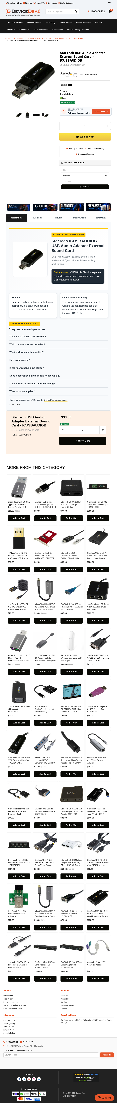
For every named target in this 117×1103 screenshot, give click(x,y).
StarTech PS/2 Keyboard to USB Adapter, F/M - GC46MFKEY (97, 709)
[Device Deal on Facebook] (19, 1079)
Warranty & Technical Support (14, 1005)
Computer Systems (15, 22)
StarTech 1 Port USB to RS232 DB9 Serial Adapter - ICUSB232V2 (72, 606)
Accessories (57, 30)
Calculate (86, 187)
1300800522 (97, 11)
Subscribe (106, 1055)
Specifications (79, 218)
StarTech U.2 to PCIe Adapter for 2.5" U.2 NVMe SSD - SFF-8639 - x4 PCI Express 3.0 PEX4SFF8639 (45, 558)
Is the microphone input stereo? (26, 368)
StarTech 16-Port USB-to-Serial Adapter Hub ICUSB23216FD (71, 964)
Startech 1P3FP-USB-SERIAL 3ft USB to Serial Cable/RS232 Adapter (45, 862)
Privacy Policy (8, 1030)
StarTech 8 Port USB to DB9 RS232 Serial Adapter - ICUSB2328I (19, 862)
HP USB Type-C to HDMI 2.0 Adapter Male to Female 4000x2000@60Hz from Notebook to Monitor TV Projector (46, 660)
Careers (63, 1009)
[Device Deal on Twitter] (24, 1079)
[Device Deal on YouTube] (29, 1079)
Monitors (11, 30)
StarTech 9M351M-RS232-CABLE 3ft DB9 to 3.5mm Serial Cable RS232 (98, 658)
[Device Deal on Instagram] (34, 1079)
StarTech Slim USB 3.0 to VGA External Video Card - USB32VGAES (19, 760)
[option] (32, 80)
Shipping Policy (9, 1023)
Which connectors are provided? (27, 344)
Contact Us (64, 999)
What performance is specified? (26, 352)
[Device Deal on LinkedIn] (39, 1079)
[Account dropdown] (109, 2)
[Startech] (68, 74)
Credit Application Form (12, 1009)
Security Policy (9, 1033)
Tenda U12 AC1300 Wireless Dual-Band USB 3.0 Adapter (71, 658)
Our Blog (63, 1002)
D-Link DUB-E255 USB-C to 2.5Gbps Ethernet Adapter (97, 760)
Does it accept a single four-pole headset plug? (34, 376)
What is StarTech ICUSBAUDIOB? (27, 336)
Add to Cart (86, 136)
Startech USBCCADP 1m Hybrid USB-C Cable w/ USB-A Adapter (18, 964)
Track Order (8, 999)
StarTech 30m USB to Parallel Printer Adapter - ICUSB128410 (45, 811)
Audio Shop (24, 30)
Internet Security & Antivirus (78, 30)
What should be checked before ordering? (32, 383)
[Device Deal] (22, 12)
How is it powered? (19, 360)
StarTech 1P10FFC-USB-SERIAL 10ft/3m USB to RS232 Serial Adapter (18, 606)
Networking (50, 22)
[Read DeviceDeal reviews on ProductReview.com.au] (86, 1077)
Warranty (37, 218)
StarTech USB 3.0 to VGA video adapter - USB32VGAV (19, 709)
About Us (64, 996)
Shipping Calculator (74, 163)
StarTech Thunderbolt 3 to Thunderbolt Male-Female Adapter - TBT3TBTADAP (71, 760)
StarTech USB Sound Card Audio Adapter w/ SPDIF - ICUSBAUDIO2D (45, 504)
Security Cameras (34, 22)
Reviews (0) (100, 218)
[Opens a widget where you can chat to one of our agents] (104, 1098)
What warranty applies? (22, 391)
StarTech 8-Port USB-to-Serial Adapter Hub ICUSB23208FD (45, 964)
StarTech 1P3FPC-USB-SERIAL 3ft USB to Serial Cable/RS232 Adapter (98, 862)
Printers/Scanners (83, 22)
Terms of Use (8, 1027)
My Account (8, 996)
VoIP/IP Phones (65, 22)
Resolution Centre (10, 1002)
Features (58, 218)
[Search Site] (76, 11)
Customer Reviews (67, 1005)
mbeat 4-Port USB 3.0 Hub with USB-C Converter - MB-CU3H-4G (45, 760)
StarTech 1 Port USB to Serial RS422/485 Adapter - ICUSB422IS (98, 504)
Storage (98, 22)
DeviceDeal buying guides (55, 400)
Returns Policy (9, 1020)
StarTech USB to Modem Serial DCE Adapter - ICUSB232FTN (71, 913)
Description (16, 218)
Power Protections (40, 30)
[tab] (85, 162)
